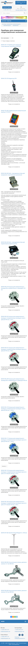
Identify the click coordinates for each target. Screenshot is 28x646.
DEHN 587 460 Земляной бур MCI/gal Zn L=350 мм (14, 533)
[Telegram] (17, 617)
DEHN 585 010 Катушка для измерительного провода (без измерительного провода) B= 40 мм (13, 288)
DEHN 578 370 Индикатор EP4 (9, 78)
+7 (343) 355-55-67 (19, 629)
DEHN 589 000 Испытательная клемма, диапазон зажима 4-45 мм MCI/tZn (14, 591)
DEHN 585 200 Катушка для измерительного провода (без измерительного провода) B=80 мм (14, 379)
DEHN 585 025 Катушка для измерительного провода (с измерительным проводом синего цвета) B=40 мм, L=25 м (13, 318)
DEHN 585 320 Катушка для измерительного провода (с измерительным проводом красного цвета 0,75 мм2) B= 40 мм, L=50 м (14, 503)
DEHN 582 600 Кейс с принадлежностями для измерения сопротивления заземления (13, 174)
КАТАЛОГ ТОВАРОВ (6, 20)
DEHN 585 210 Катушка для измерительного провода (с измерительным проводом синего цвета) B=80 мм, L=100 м (13, 408)
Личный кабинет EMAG (21, 10)
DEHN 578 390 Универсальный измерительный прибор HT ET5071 (13, 111)
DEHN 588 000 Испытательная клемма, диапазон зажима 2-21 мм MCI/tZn (14, 563)
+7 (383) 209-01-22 (5, 636)
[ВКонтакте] (11, 617)
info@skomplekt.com (5, 631)
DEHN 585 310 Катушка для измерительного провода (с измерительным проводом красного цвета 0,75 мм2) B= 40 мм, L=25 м (14, 472)
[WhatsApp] (15, 617)
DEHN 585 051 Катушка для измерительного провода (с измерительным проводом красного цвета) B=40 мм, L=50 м (14, 349)
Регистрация (22, 8)
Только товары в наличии (8, 41)
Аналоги (4, 466)
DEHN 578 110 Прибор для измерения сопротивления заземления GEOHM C (11, 45)
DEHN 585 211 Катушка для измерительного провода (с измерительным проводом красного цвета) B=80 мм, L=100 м (14, 440)
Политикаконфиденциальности (20, 637)
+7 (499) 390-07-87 (7, 9)
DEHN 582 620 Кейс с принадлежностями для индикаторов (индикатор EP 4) (13, 242)
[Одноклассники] (13, 617)
